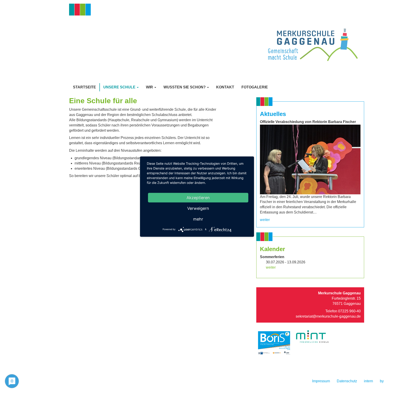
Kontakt (225, 87)
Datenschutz (347, 381)
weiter (265, 220)
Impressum (321, 381)
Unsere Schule (119, 87)
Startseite (84, 87)
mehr (198, 218)
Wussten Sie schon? (185, 87)
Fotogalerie (254, 87)
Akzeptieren (198, 197)
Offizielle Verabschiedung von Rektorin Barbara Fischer (308, 122)
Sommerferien (272, 257)
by (382, 381)
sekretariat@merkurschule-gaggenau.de (328, 316)
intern (368, 381)
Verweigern (198, 208)
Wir (150, 87)
